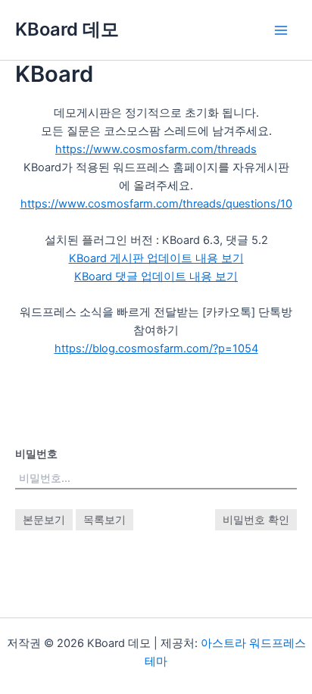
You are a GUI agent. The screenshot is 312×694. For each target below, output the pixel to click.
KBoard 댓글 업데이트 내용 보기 (156, 276)
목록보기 (104, 519)
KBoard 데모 (67, 29)
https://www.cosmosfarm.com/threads (156, 149)
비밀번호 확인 (256, 519)
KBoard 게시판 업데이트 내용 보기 (156, 258)
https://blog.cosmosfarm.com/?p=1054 (156, 348)
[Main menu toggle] (281, 30)
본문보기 (44, 519)
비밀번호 (36, 453)
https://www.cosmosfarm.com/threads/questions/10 (156, 204)
